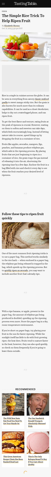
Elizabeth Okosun (12, 25)
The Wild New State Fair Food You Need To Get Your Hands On (12, 421)
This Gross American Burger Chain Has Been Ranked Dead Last (13, 459)
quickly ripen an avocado (16, 270)
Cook (4, 11)
